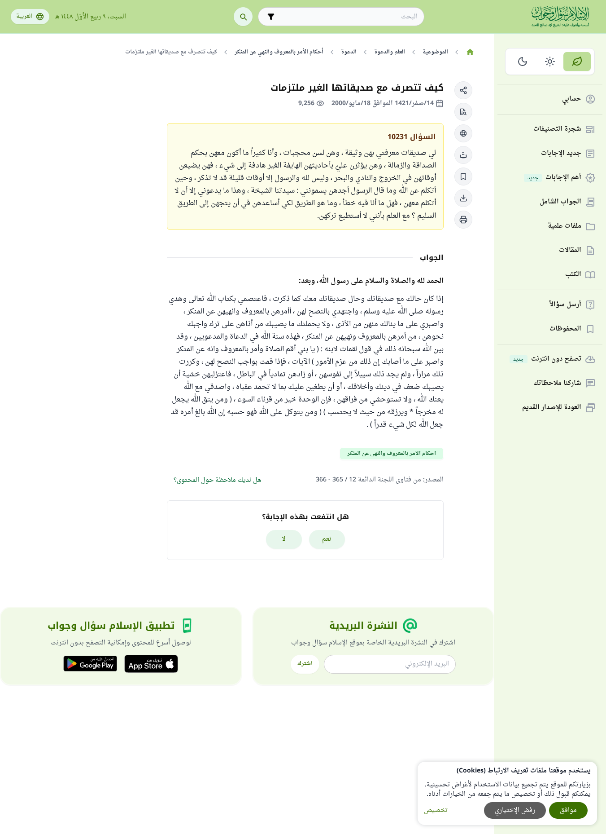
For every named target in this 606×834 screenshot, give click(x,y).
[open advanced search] (271, 16)
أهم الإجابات (554, 178)
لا (284, 539)
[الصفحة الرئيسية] (470, 52)
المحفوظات (565, 329)
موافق (568, 810)
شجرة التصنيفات (557, 130)
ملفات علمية (564, 227)
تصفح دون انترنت (547, 359)
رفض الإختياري (515, 810)
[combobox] (347, 17)
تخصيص (436, 810)
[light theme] (550, 61)
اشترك (305, 663)
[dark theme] (522, 61)
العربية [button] (24, 16)
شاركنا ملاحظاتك (557, 384)
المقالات (570, 251)
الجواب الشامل (560, 202)
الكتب (573, 275)
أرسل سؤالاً (565, 305)
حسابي (571, 99)
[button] (463, 90)
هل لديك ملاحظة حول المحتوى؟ (217, 480)
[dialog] (507, 793)
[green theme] (577, 61)
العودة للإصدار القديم (551, 408)
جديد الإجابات (561, 154)
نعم (326, 539)
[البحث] (243, 16)
